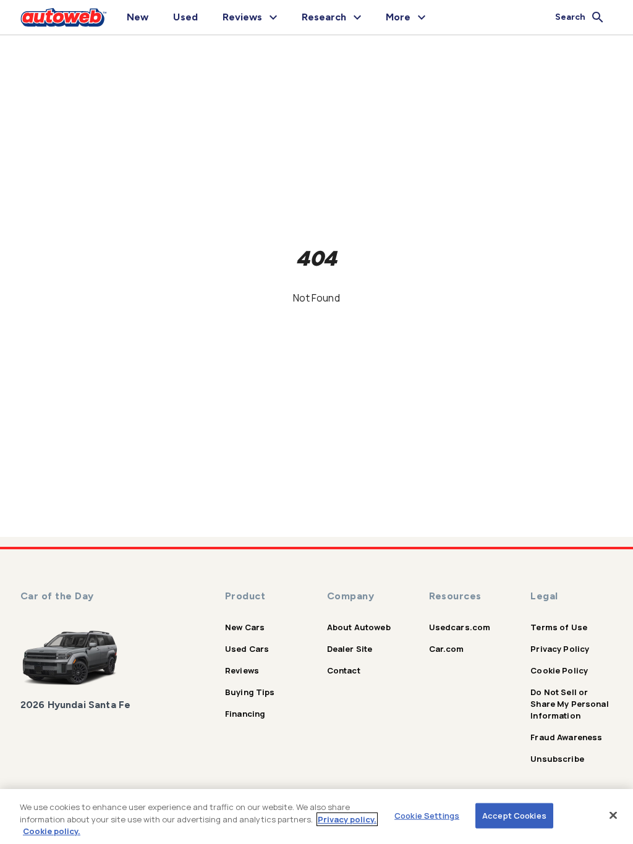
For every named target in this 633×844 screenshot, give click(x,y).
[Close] (613, 815)
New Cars (245, 627)
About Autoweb (359, 627)
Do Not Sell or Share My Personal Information (569, 703)
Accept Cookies (514, 815)
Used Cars (247, 648)
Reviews (242, 670)
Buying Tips (250, 692)
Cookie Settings (426, 815)
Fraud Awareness (566, 737)
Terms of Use (558, 627)
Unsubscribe (557, 758)
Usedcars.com (460, 627)
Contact (343, 670)
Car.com (446, 648)
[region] (316, 816)
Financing (245, 713)
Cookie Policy (559, 670)
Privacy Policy (559, 648)
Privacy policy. (347, 819)
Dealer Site (350, 648)
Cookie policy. (51, 831)
